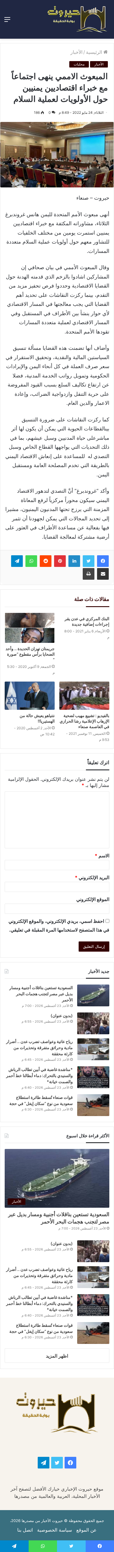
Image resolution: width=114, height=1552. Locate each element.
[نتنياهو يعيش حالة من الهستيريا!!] (30, 696)
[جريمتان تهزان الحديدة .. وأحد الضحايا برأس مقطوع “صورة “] (30, 628)
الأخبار (76, 52)
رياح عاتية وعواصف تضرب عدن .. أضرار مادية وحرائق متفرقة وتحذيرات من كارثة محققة (39, 1047)
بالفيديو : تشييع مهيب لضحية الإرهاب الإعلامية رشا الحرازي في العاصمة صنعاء (84, 721)
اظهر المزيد (57, 1356)
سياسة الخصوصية (54, 1530)
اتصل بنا (25, 1530)
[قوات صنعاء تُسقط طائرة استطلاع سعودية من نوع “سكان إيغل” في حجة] (93, 1105)
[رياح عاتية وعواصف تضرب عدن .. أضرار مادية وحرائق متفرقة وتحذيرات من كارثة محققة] (93, 1049)
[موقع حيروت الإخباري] (77, 19)
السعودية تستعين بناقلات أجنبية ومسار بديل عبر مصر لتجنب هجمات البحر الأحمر (41, 993)
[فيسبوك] (103, 561)
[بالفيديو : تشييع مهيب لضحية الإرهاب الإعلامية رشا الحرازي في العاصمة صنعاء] (84, 696)
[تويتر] (88, 561)
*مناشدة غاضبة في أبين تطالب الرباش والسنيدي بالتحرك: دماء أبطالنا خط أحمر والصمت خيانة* (39, 1075)
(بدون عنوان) (62, 1015)
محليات (79, 64)
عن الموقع (86, 1530)
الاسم (102, 856)
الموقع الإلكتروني (92, 899)
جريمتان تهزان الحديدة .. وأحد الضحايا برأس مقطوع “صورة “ (30, 654)
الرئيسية (94, 52)
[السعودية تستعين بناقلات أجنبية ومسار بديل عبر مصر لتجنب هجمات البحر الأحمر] (93, 995)
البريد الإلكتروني (92, 877)
